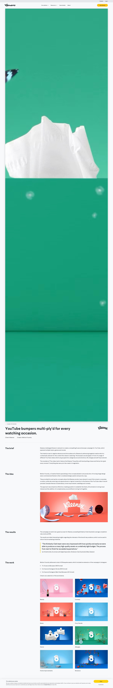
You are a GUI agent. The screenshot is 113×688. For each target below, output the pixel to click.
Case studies (62, 5)
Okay (101, 681)
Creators (101, 1)
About (69, 5)
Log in (106, 1)
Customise (100, 684)
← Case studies (10, 424)
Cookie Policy (47, 684)
